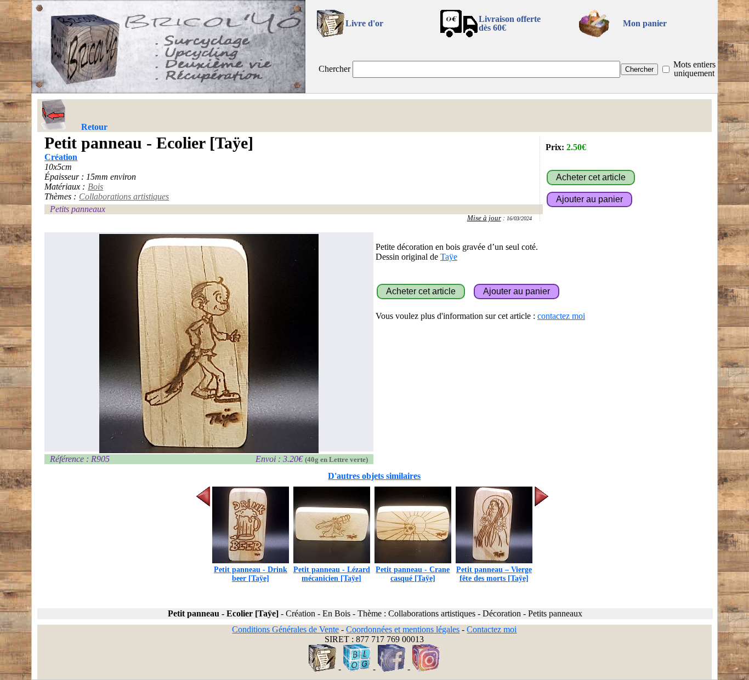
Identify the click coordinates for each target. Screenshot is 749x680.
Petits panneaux (77, 209)
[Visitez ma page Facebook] (391, 668)
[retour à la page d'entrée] (168, 90)
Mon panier (645, 23)
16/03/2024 (519, 218)
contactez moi (561, 316)
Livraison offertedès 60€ (510, 23)
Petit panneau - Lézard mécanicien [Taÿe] (331, 573)
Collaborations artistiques (124, 196)
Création (60, 157)
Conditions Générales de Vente (285, 629)
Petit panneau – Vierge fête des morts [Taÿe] (494, 573)
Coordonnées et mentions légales (402, 629)
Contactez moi (492, 629)
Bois (95, 186)
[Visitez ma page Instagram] (426, 668)
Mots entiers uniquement (694, 69)
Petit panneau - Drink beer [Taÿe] (250, 573)
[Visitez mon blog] (357, 668)
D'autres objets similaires (374, 476)
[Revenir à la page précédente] (53, 114)
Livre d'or (364, 23)
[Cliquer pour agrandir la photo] (209, 343)
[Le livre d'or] (322, 668)
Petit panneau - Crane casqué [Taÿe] (413, 573)
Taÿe (448, 256)
